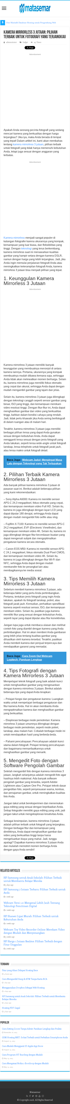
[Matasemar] (35, 8)
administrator (11, 42)
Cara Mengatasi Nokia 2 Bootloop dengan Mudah (25, 1063)
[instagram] (43, 1096)
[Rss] (27, 1096)
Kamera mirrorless (14, 237)
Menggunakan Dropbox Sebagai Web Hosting (23, 987)
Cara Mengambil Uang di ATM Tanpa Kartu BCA (24, 979)
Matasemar (35, 1092)
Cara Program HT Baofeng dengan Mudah (22, 1054)
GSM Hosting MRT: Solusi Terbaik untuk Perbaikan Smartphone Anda (35, 1037)
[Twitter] (33, 1096)
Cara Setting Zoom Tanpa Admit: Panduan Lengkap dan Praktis (31, 1028)
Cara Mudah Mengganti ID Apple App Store (22, 1046)
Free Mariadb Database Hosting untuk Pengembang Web (31, 22)
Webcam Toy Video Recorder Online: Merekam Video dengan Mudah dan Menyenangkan (34, 931)
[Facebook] (30, 1096)
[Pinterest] (36, 1096)
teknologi (26, 248)
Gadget (25, 42)
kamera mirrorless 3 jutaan (28, 144)
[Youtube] (39, 1096)
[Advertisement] (35, 92)
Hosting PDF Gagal (11, 1007)
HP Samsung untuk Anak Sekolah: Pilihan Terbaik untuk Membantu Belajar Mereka (33, 879)
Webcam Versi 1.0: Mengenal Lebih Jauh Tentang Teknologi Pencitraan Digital (32, 904)
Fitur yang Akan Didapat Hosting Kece (20, 970)
